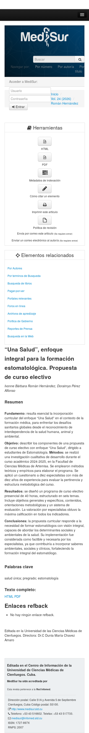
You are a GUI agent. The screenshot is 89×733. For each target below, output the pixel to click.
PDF (17, 596)
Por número (43, 66)
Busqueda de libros (20, 283)
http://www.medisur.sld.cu (26, 709)
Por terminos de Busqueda (24, 276)
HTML (9, 596)
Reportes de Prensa (20, 328)
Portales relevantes (19, 298)
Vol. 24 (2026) (61, 98)
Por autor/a (66, 66)
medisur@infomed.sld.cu (26, 718)
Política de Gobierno (20, 321)
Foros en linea (16, 306)
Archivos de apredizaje (22, 313)
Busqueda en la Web (21, 336)
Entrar (20, 106)
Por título (79, 68)
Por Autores (15, 268)
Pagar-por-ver (16, 291)
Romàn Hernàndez (64, 103)
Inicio (54, 94)
